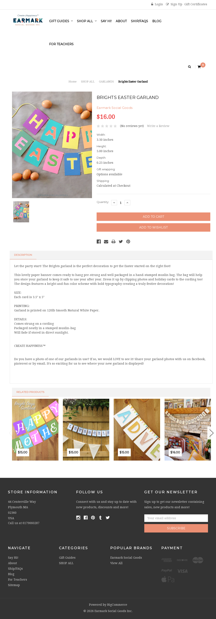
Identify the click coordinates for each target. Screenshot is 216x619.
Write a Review (158, 126)
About (121, 21)
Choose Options (121, 462)
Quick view (38, 462)
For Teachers (61, 44)
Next (211, 433)
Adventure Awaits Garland (150, 437)
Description (23, 254)
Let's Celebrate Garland (96, 437)
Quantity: (103, 202)
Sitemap (14, 585)
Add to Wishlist (29, 462)
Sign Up (176, 4)
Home (73, 81)
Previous (11, 433)
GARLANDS (106, 81)
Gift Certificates (195, 4)
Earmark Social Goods (126, 557)
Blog (156, 21)
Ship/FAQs (139, 21)
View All (116, 563)
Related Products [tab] (30, 391)
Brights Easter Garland (133, 81)
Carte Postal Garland (196, 437)
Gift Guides (59, 21)
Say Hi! (106, 21)
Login (159, 4)
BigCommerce (117, 604)
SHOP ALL (85, 21)
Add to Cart (20, 462)
